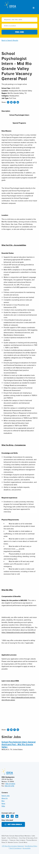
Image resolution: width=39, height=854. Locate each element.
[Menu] (33, 8)
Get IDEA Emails (14, 824)
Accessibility (27, 848)
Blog (3, 801)
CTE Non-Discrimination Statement (13, 846)
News (3, 803)
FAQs (3, 806)
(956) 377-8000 (10, 784)
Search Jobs (6, 796)
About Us (5, 798)
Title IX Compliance (15, 848)
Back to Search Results (10, 40)
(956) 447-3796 (9, 786)
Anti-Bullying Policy (31, 846)
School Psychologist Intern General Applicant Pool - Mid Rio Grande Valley (19, 744)
